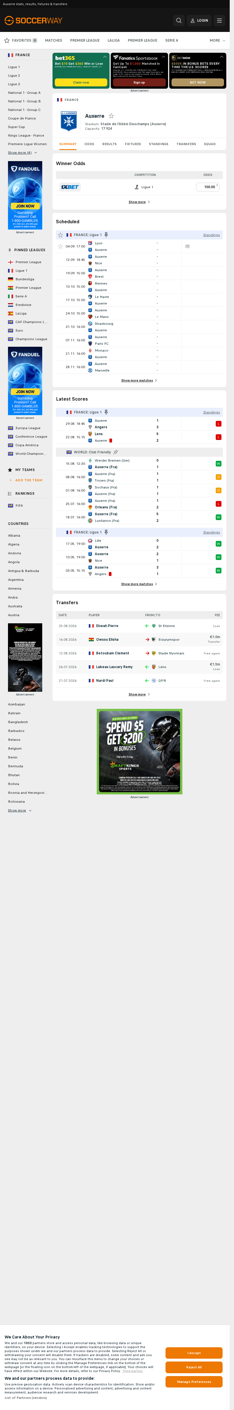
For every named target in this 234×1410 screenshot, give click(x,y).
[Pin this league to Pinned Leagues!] (115, 452)
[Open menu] (219, 20)
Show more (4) (20, 153)
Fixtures (133, 144)
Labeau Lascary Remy (114, 667)
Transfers (186, 144)
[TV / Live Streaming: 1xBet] (187, 246)
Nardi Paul (104, 680)
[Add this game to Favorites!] (60, 246)
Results (109, 144)
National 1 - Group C (24, 109)
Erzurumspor (168, 639)
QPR (162, 680)
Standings (158, 144)
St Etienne (166, 626)
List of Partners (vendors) (26, 1398)
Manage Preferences (194, 1382)
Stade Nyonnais (171, 653)
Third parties (132, 1371)
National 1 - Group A (24, 92)
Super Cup (16, 127)
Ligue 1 (14, 67)
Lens (162, 667)
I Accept (194, 1353)
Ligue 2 (14, 75)
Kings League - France (26, 135)
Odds (89, 144)
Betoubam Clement (112, 653)
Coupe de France (22, 118)
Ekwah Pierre (107, 626)
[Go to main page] (44, 20)
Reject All (194, 1367)
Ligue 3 (14, 84)
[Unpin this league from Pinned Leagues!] (106, 235)
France (71, 100)
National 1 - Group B (24, 101)
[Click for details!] (139, 246)
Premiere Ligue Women (27, 144)
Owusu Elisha (107, 639)
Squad (210, 144)
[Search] (179, 20)
